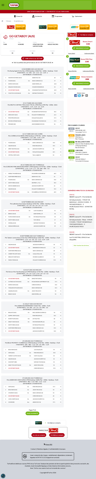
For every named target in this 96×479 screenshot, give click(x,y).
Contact (33, 449)
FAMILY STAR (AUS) (13, 260)
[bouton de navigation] (3, 5)
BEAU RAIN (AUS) (12, 349)
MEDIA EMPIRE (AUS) (13, 226)
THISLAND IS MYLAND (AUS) (15, 288)
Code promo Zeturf (89, 53)
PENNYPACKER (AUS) (13, 118)
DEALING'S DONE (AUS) (14, 87)
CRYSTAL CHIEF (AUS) (13, 155)
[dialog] (3, 476)
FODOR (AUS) (11, 80)
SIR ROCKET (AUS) (13, 114)
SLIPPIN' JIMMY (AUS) (13, 315)
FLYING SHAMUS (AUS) (14, 216)
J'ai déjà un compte (56, 435)
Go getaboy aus (18, 21)
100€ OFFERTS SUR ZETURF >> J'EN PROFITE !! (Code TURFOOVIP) (48, 11)
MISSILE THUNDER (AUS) (14, 173)
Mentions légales (42, 449)
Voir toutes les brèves (81, 245)
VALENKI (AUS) (12, 145)
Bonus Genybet (72, 88)
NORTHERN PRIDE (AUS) (14, 176)
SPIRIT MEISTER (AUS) (13, 149)
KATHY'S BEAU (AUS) (13, 182)
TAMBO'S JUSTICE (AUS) (14, 355)
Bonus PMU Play (72, 71)
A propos (62, 449)
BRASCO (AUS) (12, 213)
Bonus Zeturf (71, 53)
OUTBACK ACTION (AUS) (14, 281)
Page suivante (32, 413)
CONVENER (11, 402)
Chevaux (8, 21)
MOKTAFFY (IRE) (12, 362)
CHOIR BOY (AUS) (12, 393)
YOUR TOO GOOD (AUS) (14, 93)
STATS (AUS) (11, 352)
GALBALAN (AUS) (12, 291)
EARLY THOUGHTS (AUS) (14, 365)
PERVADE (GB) (12, 124)
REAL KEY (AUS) (12, 312)
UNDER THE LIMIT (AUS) (14, 253)
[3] (74, 77)
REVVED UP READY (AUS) (14, 121)
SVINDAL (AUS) (12, 223)
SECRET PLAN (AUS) (13, 318)
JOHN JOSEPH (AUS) (13, 399)
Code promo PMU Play (88, 71)
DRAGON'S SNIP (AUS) (14, 257)
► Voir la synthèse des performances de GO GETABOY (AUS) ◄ (32, 62)
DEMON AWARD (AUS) (14, 186)
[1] (74, 42)
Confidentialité (54, 449)
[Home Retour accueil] (14, 5)
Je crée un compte (39, 435)
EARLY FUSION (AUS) (13, 321)
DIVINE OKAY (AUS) (13, 84)
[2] (74, 60)
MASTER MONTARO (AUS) (15, 77)
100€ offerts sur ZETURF (34, 58)
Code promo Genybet (88, 88)
